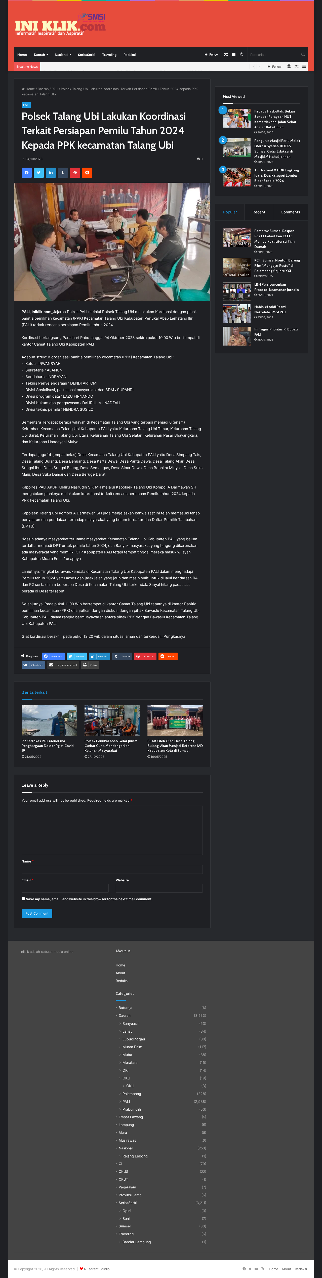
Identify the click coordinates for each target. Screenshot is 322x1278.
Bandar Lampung (137, 1242)
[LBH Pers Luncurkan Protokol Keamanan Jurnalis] (237, 291)
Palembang (132, 1094)
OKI (126, 1070)
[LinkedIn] (51, 173)
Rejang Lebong (135, 1156)
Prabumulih (132, 1109)
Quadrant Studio (97, 1269)
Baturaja (125, 1008)
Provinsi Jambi (130, 1195)
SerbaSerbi (86, 55)
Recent (259, 212)
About (120, 973)
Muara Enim (132, 1047)
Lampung (126, 1125)
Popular (230, 212)
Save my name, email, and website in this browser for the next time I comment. (89, 899)
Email (27, 880)
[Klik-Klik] (60, 24)
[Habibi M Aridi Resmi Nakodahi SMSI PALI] (237, 313)
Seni (126, 1218)
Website (122, 880)
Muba (127, 1055)
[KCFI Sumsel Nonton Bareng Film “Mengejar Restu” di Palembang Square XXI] (237, 267)
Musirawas (127, 1140)
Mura (123, 1133)
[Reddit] (87, 173)
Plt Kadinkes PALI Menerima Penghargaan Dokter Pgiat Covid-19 (48, 746)
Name (28, 861)
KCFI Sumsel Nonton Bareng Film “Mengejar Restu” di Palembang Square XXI (277, 265)
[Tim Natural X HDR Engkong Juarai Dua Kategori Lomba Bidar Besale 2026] (237, 177)
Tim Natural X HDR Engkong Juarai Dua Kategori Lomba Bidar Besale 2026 (276, 175)
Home (22, 55)
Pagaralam (127, 1187)
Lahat (127, 1031)
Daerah (39, 55)
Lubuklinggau (134, 1039)
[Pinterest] (75, 173)
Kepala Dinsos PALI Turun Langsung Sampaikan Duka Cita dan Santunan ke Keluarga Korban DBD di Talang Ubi (128, 66)
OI (120, 1164)
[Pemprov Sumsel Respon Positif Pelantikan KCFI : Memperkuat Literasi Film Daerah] (237, 237)
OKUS (123, 1172)
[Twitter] (39, 173)
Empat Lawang (131, 1117)
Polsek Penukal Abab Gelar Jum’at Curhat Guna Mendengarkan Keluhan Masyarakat (111, 746)
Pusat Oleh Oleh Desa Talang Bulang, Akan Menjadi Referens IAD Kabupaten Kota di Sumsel (175, 746)
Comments (290, 212)
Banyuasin (131, 1023)
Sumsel (125, 1226)
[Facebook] (27, 173)
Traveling (109, 55)
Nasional (61, 55)
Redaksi (130, 55)
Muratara (130, 1062)
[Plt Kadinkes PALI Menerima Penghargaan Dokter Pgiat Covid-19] (49, 720)
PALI (55, 89)
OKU (126, 1078)
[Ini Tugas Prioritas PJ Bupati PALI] (237, 336)
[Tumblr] (63, 173)
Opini (127, 1211)
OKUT (123, 1179)
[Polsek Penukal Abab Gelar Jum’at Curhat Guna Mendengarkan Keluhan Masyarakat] (112, 720)
